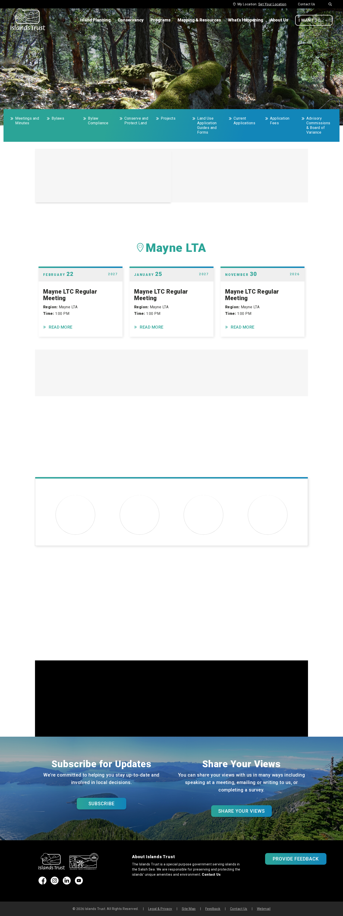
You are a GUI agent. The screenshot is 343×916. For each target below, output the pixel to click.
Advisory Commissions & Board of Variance (318, 125)
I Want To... (313, 20)
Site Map (189, 909)
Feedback (212, 909)
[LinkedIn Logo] (67, 883)
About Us (279, 19)
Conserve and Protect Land (136, 120)
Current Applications (244, 120)
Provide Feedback (296, 859)
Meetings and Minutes (27, 120)
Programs (160, 19)
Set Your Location (272, 4)
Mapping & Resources (199, 19)
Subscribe (101, 803)
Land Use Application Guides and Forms (207, 125)
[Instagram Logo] (55, 883)
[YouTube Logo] (79, 883)
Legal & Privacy (160, 909)
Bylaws (58, 118)
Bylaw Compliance (98, 120)
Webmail (264, 909)
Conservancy (131, 19)
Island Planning (95, 19)
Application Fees (280, 120)
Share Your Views (241, 811)
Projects (168, 118)
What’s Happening (245, 19)
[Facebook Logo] (42, 883)
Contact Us (306, 4)
